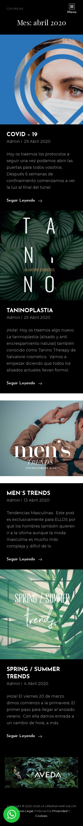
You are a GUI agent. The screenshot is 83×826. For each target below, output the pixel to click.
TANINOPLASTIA (30, 311)
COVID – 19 (22, 135)
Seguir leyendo (24, 201)
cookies (41, 816)
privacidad (60, 811)
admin (13, 141)
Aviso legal (25, 811)
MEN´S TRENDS (28, 493)
